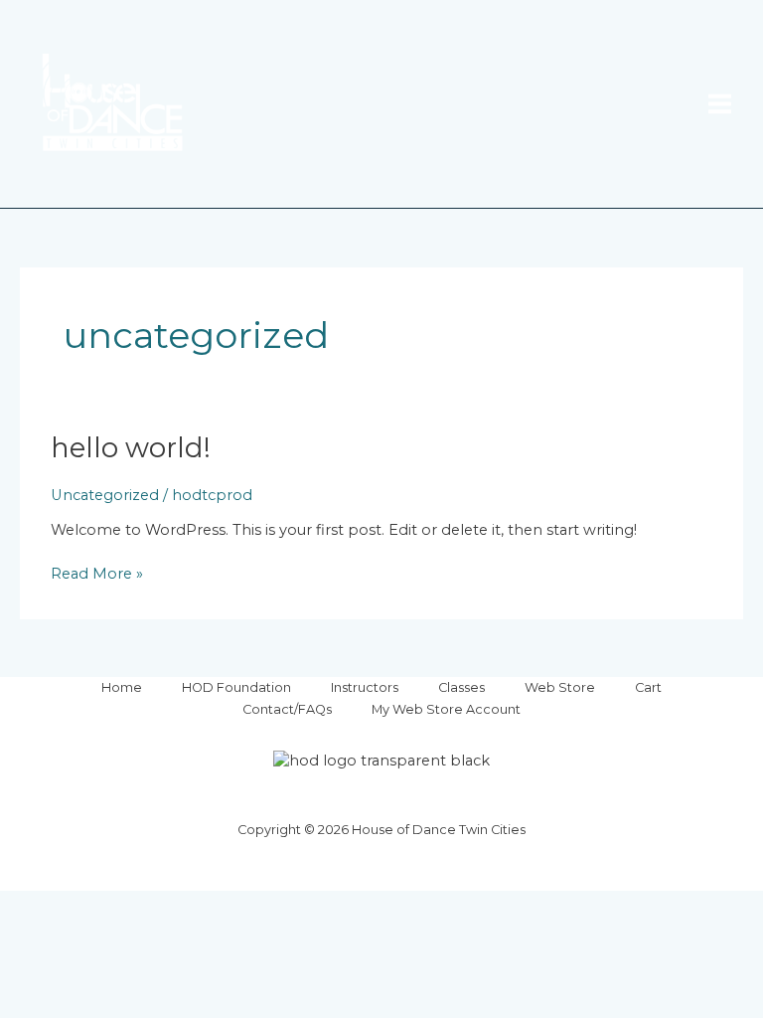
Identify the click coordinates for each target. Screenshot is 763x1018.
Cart (648, 687)
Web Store (560, 687)
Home (121, 687)
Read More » (97, 573)
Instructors (364, 687)
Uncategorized (105, 495)
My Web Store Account (446, 709)
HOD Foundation (236, 687)
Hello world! (131, 447)
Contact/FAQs (287, 709)
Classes (461, 687)
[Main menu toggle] (719, 104)
